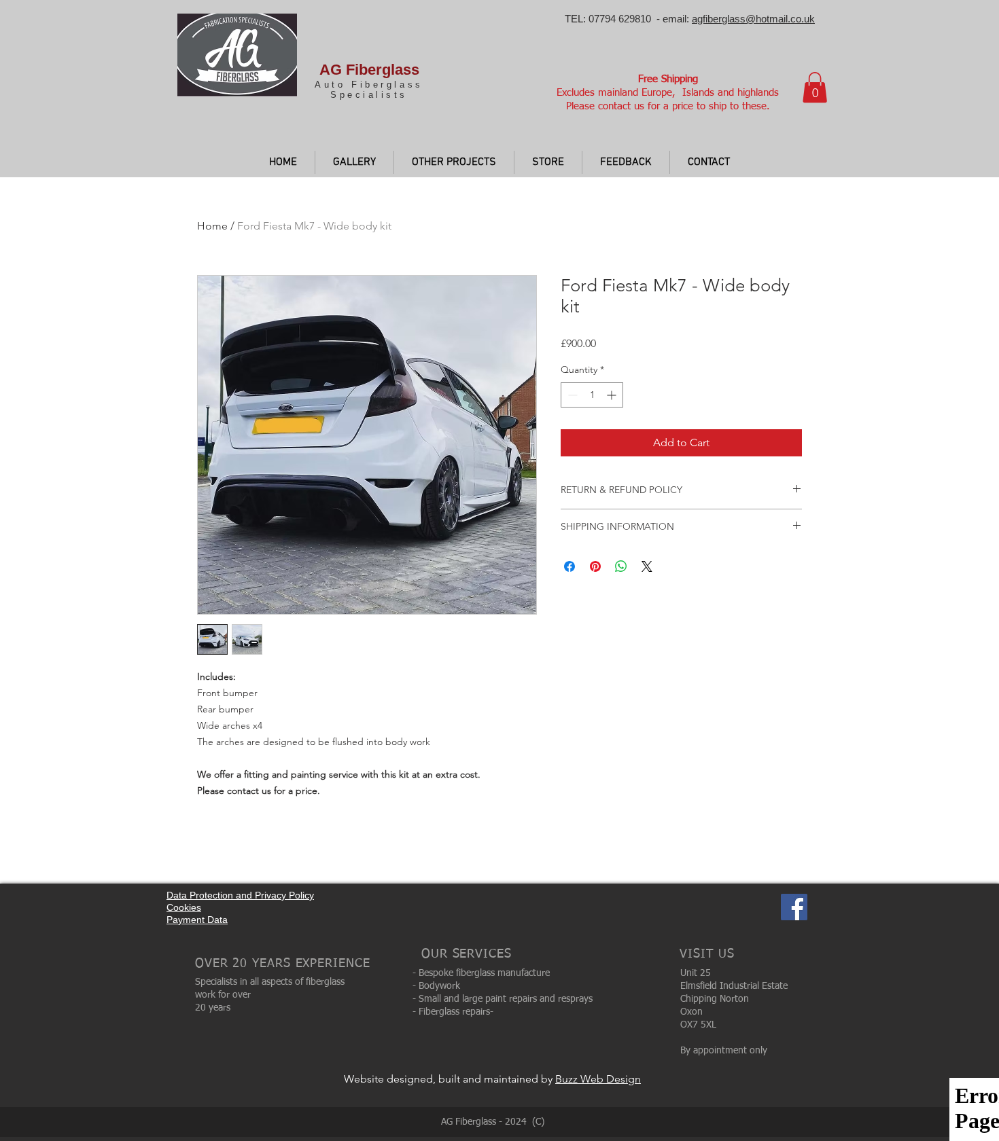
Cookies (183, 907)
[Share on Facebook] (569, 566)
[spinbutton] (592, 395)
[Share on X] (647, 566)
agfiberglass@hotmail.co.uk (753, 18)
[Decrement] (571, 395)
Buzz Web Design (598, 1078)
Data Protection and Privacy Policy (240, 895)
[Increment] (612, 395)
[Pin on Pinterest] (595, 566)
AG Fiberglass (369, 69)
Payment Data (197, 919)
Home (212, 225)
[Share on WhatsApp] (621, 566)
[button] (815, 87)
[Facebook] (794, 907)
